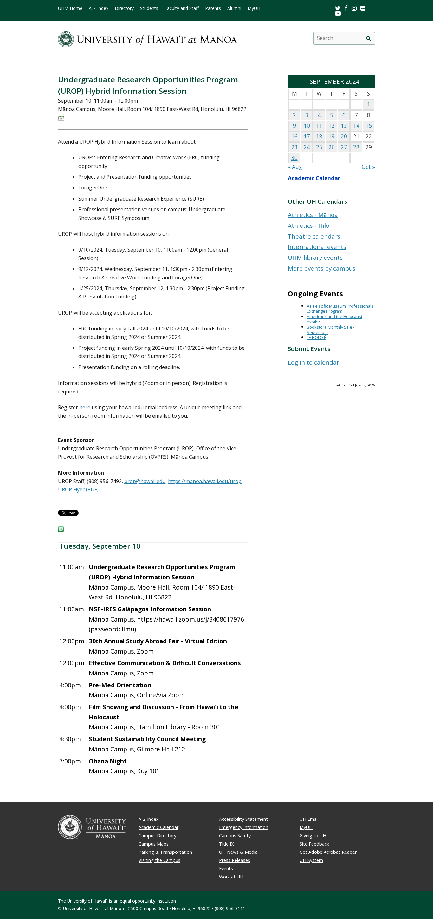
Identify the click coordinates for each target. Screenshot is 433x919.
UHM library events (315, 257)
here (84, 407)
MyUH (254, 8)
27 (344, 147)
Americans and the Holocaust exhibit (334, 319)
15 (368, 125)
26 (331, 147)
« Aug (295, 166)
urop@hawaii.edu (144, 481)
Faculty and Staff (182, 8)
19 (331, 136)
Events (226, 868)
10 (307, 125)
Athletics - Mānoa (313, 215)
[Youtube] (338, 13)
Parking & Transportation (165, 852)
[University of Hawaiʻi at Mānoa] (147, 38)
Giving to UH (313, 836)
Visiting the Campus (159, 860)
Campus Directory (157, 836)
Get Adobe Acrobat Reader (328, 852)
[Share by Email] (61, 530)
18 (319, 136)
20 (344, 136)
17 (307, 136)
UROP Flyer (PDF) (78, 489)
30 (294, 158)
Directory (124, 8)
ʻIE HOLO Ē (316, 337)
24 (307, 147)
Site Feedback (314, 844)
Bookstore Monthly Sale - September (330, 329)
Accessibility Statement (243, 819)
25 (319, 147)
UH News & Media (238, 852)
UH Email (309, 819)
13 (344, 125)
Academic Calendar (314, 178)
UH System (311, 860)
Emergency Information (243, 827)
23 (294, 147)
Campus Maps (154, 844)
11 (319, 125)
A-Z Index (98, 8)
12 (331, 125)
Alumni (234, 8)
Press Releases (234, 860)
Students (149, 8)
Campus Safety (235, 836)
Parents (213, 8)
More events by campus (321, 268)
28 (356, 147)
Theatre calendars (314, 236)
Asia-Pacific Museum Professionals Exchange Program (340, 308)
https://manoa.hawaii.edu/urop (205, 481)
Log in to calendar (313, 362)
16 (294, 136)
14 (356, 125)
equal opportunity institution (148, 901)
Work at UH (231, 877)
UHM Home (70, 8)
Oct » (368, 166)
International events (317, 247)
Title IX (226, 844)
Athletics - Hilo (308, 225)
